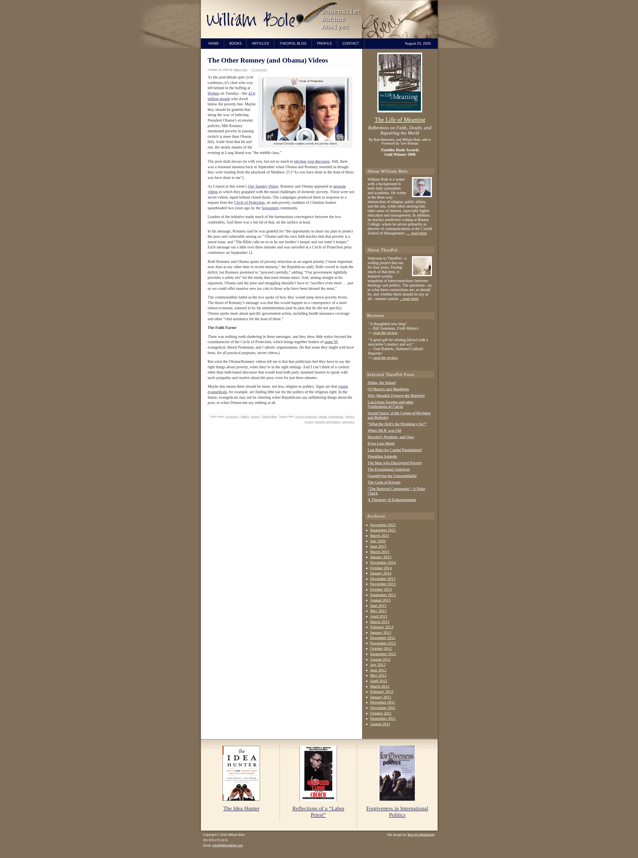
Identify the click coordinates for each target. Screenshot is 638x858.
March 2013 (379, 622)
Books (235, 43)
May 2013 (378, 611)
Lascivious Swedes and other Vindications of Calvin (390, 404)
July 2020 (378, 541)
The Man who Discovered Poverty (395, 463)
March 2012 (379, 686)
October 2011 (381, 713)
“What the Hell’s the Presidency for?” (397, 424)
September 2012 (383, 654)
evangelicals (335, 416)
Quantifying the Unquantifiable (392, 476)
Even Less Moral (381, 443)
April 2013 (378, 616)
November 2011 (383, 708)
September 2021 (383, 530)
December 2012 (382, 638)
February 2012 (381, 692)
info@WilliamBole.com (227, 845)
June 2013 (378, 606)
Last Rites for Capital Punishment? (395, 450)
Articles (260, 43)
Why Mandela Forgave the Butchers (396, 395)
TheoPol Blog (293, 43)
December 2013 (382, 579)
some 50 (331, 342)
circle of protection (306, 416)
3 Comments (259, 69)
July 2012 (378, 665)
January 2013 (380, 632)
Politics (244, 416)
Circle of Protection (249, 202)
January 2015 (380, 557)
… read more (416, 233)
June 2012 (378, 670)
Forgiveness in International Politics (397, 811)
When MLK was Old (384, 430)
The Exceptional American (389, 469)
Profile (324, 43)
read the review (385, 333)
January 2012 (380, 697)
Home (213, 43)
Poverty (255, 416)
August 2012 (380, 659)
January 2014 (380, 573)
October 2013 (381, 589)
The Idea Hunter (241, 808)
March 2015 (379, 552)
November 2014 (383, 562)
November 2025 (383, 525)
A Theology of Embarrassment (392, 500)
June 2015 (378, 546)
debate (323, 416)
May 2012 (378, 675)
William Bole (320, 19)
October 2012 (381, 648)
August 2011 (380, 724)
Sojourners (270, 208)
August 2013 (380, 600)
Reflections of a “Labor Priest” (318, 811)
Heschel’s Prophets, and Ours (391, 437)
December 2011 (382, 702)
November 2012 (383, 643)
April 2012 (378, 681)
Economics (232, 416)
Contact (350, 43)
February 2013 (381, 627)
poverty (309, 421)
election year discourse (312, 161)
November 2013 (383, 584)
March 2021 (379, 536)
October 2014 (381, 568)
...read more (409, 299)
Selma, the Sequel (382, 383)
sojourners (348, 421)
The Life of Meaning (400, 119)
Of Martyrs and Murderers (388, 389)
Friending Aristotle (382, 456)
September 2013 (383, 595)
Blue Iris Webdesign (421, 835)
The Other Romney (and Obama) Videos (268, 60)
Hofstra (213, 93)
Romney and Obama (327, 421)
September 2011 (383, 718)
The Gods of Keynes (384, 482)
